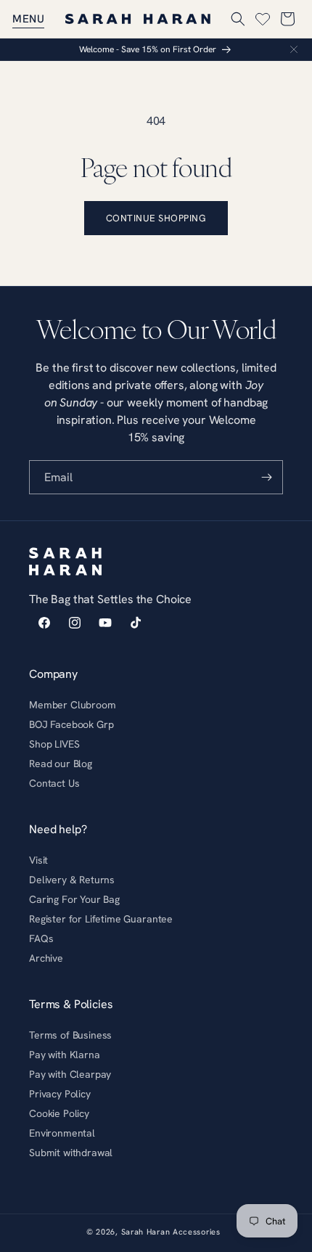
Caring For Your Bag (74, 899)
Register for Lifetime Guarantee (101, 918)
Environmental (62, 1133)
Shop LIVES (54, 743)
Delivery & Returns (72, 879)
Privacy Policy (60, 1093)
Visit (38, 860)
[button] (28, 19)
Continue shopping (156, 218)
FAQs (41, 938)
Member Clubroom (72, 704)
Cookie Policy (59, 1113)
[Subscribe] (266, 477)
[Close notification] (294, 49)
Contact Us (54, 783)
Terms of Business (70, 1035)
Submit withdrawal (70, 1152)
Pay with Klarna (64, 1054)
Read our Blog (60, 763)
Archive (46, 958)
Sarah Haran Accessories (171, 1232)
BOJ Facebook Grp (71, 724)
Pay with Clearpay (70, 1074)
